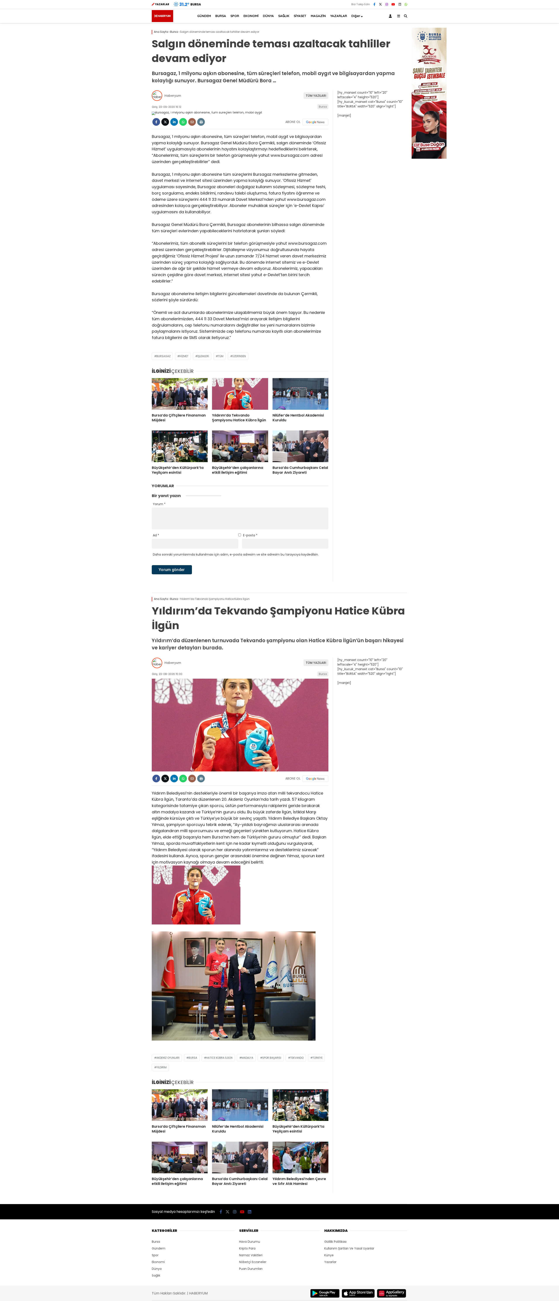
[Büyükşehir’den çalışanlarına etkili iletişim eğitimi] (240, 446)
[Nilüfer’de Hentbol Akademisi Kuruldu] (300, 394)
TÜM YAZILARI (316, 95)
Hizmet (183, 356)
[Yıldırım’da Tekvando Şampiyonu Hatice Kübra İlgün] (240, 394)
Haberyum (172, 95)
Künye (329, 1255)
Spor (155, 1255)
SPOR (234, 16)
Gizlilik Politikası (335, 1241)
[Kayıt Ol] (391, 16)
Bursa (323, 107)
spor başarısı (271, 1058)
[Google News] (315, 122)
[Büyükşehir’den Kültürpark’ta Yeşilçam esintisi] (180, 446)
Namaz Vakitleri (250, 1255)
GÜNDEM (204, 16)
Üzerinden (239, 356)
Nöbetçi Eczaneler (252, 1262)
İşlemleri (203, 356)
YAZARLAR (338, 16)
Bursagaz (163, 356)
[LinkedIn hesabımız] (400, 4)
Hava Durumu (249, 1241)
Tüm (220, 356)
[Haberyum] (162, 21)
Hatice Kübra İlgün (219, 1058)
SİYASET (300, 16)
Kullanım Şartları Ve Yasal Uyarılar (349, 1248)
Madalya (247, 1058)
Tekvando (297, 1058)
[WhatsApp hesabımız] (406, 4)
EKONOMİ (251, 16)
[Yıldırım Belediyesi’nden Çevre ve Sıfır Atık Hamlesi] (300, 1157)
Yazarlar (330, 1262)
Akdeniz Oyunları (167, 1058)
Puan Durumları (250, 1269)
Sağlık (156, 1275)
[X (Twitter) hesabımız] (380, 4)
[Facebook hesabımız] (374, 4)
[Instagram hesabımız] (386, 4)
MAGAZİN (318, 16)
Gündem (158, 1248)
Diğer (355, 16)
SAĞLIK (283, 16)
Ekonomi (158, 1262)
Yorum (159, 504)
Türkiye (317, 1058)
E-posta (250, 535)
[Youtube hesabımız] (393, 4)
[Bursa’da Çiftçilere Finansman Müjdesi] (180, 394)
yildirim (161, 1067)
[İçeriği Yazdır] (201, 122)
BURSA (220, 16)
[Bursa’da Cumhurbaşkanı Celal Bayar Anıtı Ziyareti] (300, 446)
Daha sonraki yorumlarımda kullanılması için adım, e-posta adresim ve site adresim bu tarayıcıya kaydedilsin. (236, 554)
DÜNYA (268, 16)
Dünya (157, 1269)
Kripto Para (247, 1248)
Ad (156, 535)
